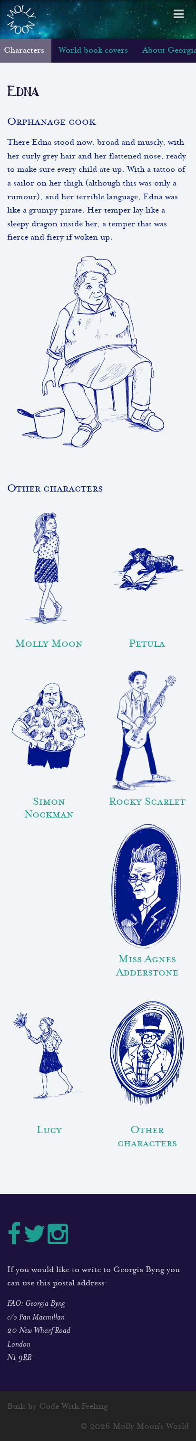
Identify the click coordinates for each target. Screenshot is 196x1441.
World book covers (93, 51)
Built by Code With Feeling (57, 1407)
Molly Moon (49, 643)
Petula (147, 643)
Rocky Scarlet (147, 801)
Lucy (49, 1129)
